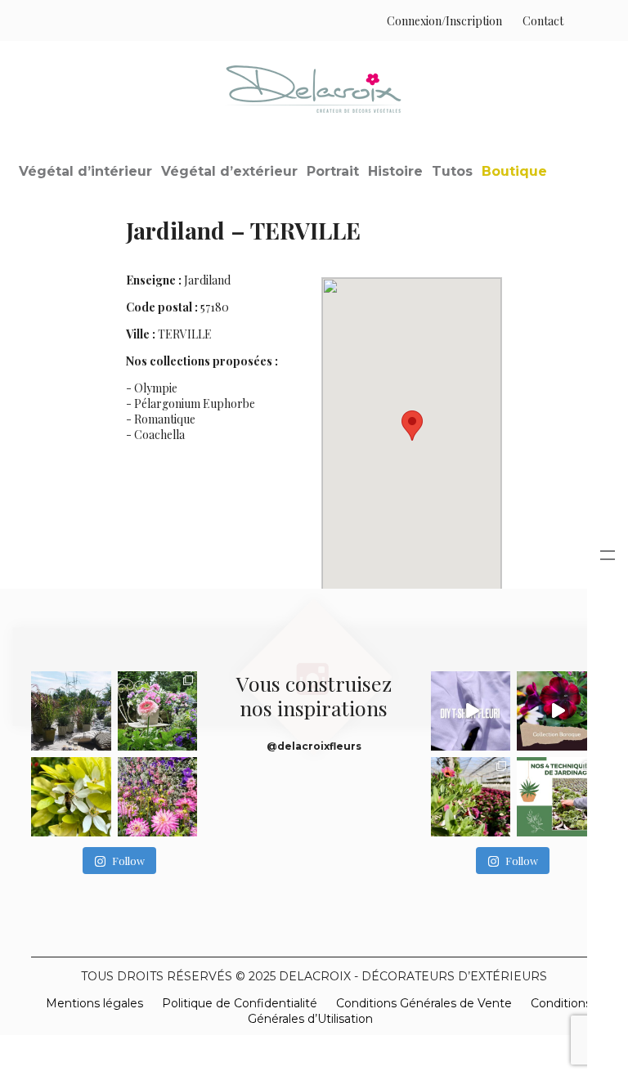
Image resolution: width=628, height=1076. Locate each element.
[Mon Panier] (580, 20)
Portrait (333, 171)
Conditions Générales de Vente (424, 1003)
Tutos (452, 171)
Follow (128, 861)
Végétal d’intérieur (85, 171)
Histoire (395, 171)
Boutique (514, 171)
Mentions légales (94, 1003)
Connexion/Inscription (444, 21)
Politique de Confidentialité (239, 1003)
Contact (543, 21)
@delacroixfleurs (314, 746)
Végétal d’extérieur (229, 171)
